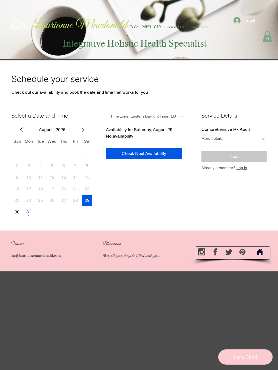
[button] (267, 36)
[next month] (83, 129)
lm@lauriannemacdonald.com (36, 256)
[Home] (259, 251)
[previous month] (21, 129)
